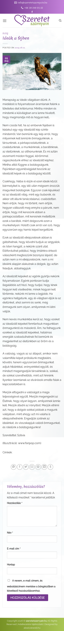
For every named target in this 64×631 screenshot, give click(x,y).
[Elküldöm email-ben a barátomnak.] (32, 467)
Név (10, 532)
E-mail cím (14, 548)
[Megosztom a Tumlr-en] (50, 467)
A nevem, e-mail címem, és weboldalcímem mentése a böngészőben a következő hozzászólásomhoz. (31, 585)
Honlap (11, 564)
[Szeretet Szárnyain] (32, 20)
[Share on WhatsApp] (13, 467)
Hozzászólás (14, 502)
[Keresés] (60, 20)
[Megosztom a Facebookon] (20, 467)
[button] (5, 20)
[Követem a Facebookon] (32, 12)
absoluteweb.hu (32, 628)
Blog (5, 33)
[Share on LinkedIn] (44, 467)
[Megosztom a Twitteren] (26, 467)
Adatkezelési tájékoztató (30, 624)
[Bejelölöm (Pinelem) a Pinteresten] (38, 467)
